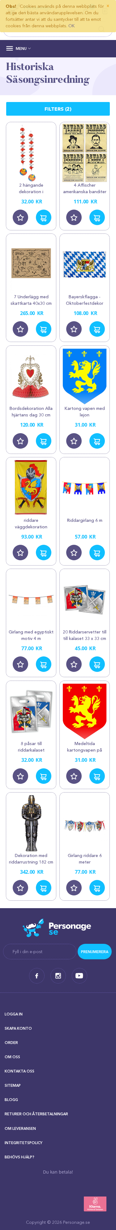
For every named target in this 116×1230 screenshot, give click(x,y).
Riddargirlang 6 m (84, 520)
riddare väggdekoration (31, 523)
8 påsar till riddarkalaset (31, 747)
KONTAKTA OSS (19, 1071)
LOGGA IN (14, 1014)
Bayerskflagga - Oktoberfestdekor (84, 300)
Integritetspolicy (23, 1142)
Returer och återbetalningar (36, 1114)
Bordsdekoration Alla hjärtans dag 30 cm (31, 412)
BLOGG (11, 1099)
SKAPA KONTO (18, 1028)
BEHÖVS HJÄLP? (19, 1157)
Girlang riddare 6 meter (85, 859)
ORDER (11, 1042)
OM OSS (12, 1057)
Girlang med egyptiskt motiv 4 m (31, 635)
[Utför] (95, 951)
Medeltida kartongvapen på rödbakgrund (84, 750)
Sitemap (13, 1085)
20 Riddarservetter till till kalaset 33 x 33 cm (84, 635)
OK (71, 26)
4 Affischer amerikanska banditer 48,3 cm (84, 191)
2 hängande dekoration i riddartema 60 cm (31, 191)
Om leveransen (20, 1128)
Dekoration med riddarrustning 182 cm (31, 859)
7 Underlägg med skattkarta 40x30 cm (31, 300)
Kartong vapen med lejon (85, 412)
